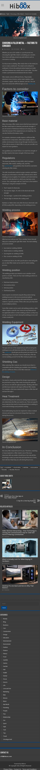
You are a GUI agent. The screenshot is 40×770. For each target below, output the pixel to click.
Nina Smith (7, 49)
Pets (4, 714)
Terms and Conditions (29, 769)
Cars (4, 628)
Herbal (5, 676)
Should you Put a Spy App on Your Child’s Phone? (13, 496)
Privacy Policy (8, 769)
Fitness (5, 653)
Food (4, 657)
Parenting (6, 707)
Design (5, 634)
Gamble (5, 660)
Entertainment (7, 641)
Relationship (6, 717)
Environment (6, 644)
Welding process (15, 469)
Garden (5, 666)
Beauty (5, 618)
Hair (4, 669)
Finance (5, 650)
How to (5, 682)
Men (4, 695)
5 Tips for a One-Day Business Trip (26, 501)
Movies (5, 698)
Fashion (5, 647)
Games (5, 663)
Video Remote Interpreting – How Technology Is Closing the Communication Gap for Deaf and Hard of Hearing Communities (19, 532)
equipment (8, 352)
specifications (9, 166)
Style (4, 726)
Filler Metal (17, 467)
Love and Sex (7, 688)
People (5, 711)
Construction (7, 631)
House (5, 679)
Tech (7, 14)
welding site (31, 83)
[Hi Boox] (20, 5)
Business (5, 625)
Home (3, 14)
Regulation (34, 467)
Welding (4, 469)
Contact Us (17, 769)
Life (4, 685)
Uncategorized (7, 739)
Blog (4, 622)
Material (25, 467)
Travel (5, 736)
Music (5, 701)
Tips (4, 733)
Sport (4, 723)
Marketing (6, 691)
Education (6, 638)
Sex (4, 720)
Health (5, 672)
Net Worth (6, 704)
